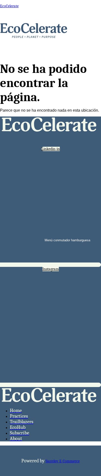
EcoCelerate (9, 6)
